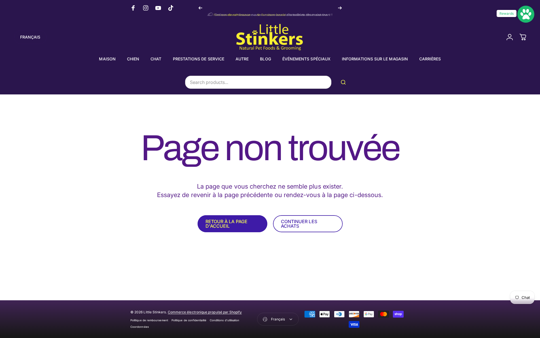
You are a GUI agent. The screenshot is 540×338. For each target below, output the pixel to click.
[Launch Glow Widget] (525, 14)
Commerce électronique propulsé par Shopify (205, 312)
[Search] (344, 82)
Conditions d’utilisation (225, 320)
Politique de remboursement (149, 320)
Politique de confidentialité (188, 320)
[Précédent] (200, 8)
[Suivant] (340, 8)
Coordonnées (139, 326)
